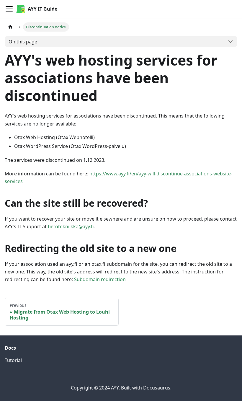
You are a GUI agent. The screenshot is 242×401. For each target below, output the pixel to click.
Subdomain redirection (100, 279)
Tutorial (13, 360)
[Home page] (10, 27)
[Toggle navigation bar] (9, 8)
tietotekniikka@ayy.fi (71, 226)
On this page (23, 41)
